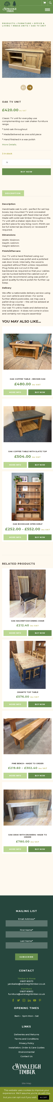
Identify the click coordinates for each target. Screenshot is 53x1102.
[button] (30, 87)
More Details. (9, 144)
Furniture (24, 23)
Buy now (26, 172)
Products (8, 23)
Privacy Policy (26, 1043)
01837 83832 (26, 991)
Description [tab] (12, 193)
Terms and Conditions (26, 1038)
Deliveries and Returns (26, 1034)
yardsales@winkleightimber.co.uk (26, 984)
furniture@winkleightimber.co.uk (26, 994)
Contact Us (26, 1056)
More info (15, 392)
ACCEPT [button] (43, 1097)
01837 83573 (26, 981)
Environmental (27, 1052)
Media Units (20, 26)
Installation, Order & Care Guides (27, 1047)
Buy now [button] (40, 392)
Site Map (26, 1083)
